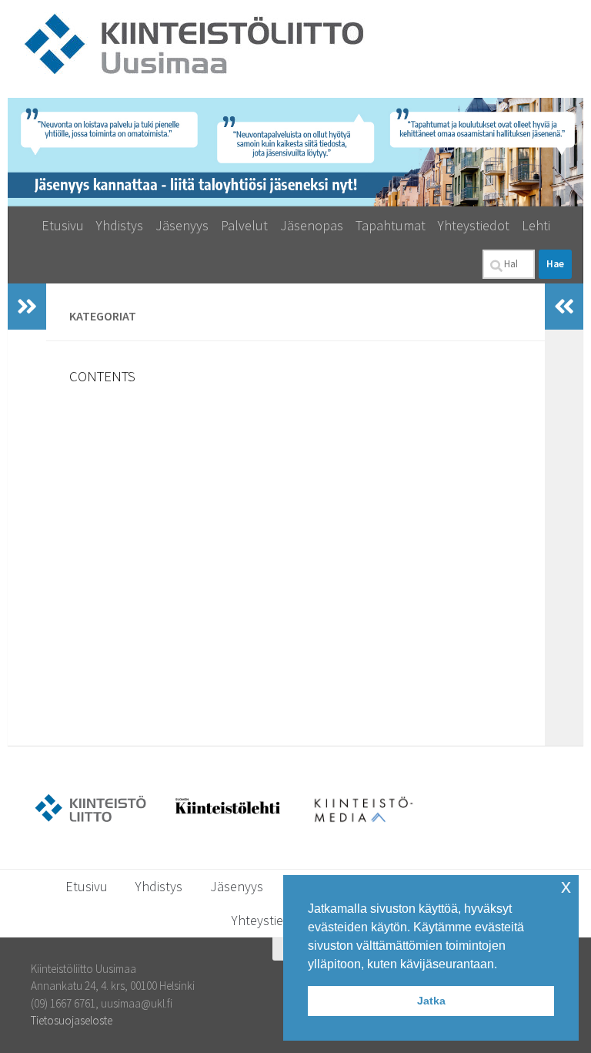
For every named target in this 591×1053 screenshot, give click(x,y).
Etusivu (63, 225)
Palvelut (244, 225)
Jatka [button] (431, 1000)
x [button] (566, 886)
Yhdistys (119, 225)
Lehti (536, 225)
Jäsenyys (182, 225)
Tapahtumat (391, 225)
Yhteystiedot (473, 225)
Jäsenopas (311, 225)
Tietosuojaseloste (71, 1020)
